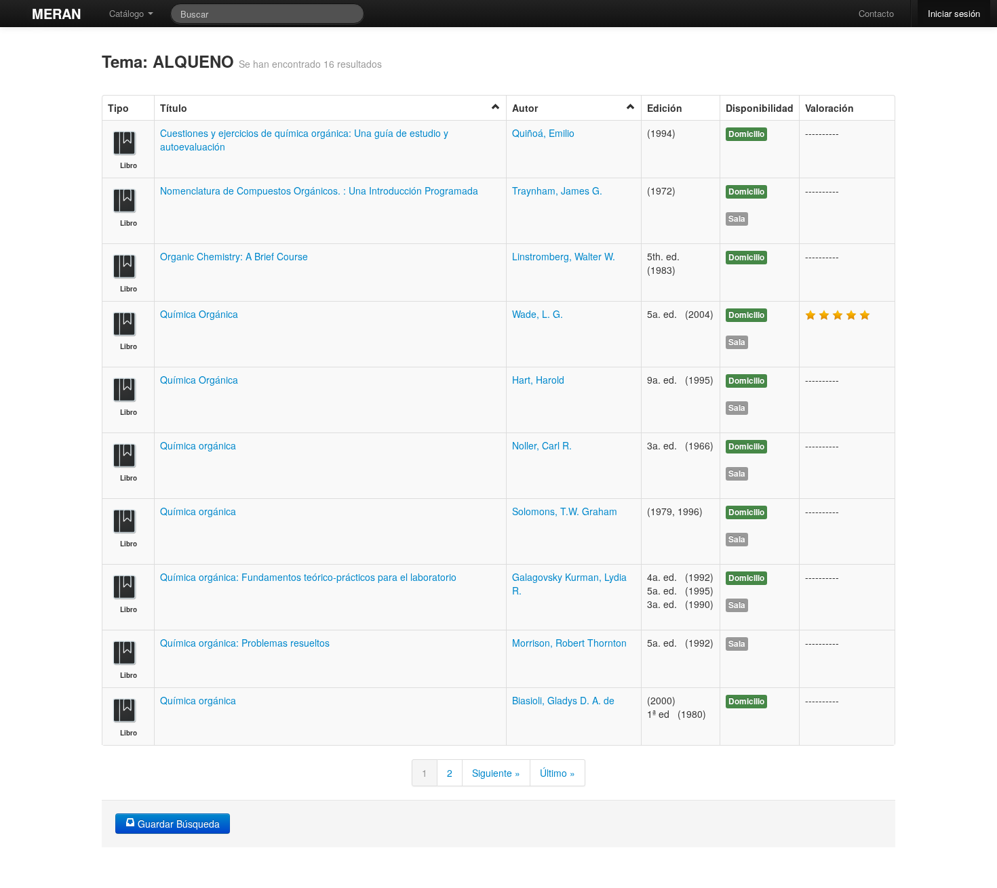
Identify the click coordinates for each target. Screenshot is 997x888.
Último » (557, 773)
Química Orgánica (199, 314)
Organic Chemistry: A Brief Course (234, 256)
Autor (525, 108)
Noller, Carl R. (542, 445)
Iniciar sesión (954, 13)
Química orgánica (198, 445)
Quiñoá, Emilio (543, 133)
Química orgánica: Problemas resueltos (245, 642)
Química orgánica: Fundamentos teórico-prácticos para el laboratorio (308, 577)
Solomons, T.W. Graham (564, 511)
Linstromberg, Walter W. (563, 256)
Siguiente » (496, 773)
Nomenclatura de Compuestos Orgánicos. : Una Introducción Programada (319, 190)
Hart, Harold (538, 379)
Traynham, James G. (557, 190)
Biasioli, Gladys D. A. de (563, 700)
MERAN (56, 13)
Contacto (876, 13)
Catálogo (127, 13)
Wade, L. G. (537, 314)
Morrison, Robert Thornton (569, 642)
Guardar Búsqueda (177, 823)
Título (173, 108)
